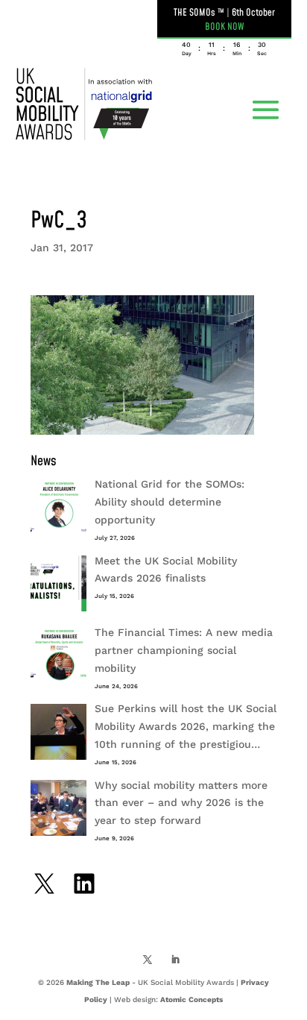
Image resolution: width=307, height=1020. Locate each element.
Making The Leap (98, 982)
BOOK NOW (224, 27)
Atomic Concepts (191, 999)
